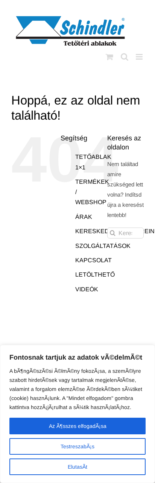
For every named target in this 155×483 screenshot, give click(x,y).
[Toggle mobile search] (124, 57)
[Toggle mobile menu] (140, 57)
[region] (77, 414)
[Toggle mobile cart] (109, 57)
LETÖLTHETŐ (95, 274)
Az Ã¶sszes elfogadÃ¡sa (77, 426)
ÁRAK (83, 217)
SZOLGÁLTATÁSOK (103, 246)
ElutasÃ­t (77, 467)
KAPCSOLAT (93, 260)
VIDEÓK (86, 289)
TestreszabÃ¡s (77, 446)
